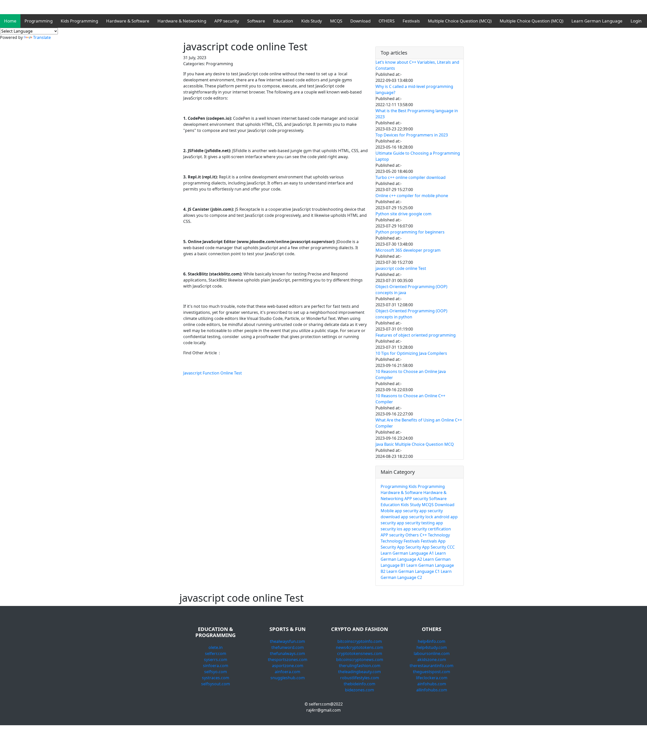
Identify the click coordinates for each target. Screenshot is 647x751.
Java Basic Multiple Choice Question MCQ (415, 444)
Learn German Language (596, 21)
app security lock (417, 517)
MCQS (336, 21)
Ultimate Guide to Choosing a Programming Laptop (418, 156)
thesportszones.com (287, 659)
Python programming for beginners (410, 232)
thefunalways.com (287, 653)
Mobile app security (399, 510)
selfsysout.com (215, 684)
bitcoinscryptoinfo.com (359, 641)
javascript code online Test (401, 268)
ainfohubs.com (431, 684)
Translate (42, 37)
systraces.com (215, 677)
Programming (39, 21)
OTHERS (387, 21)
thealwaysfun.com (287, 641)
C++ (423, 535)
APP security (226, 21)
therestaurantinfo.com (431, 665)
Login (636, 21)
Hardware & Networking (181, 21)
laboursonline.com (432, 653)
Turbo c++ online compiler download (411, 177)
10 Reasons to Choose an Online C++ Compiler (410, 399)
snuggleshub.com (287, 677)
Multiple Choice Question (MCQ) (460, 21)
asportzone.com (287, 665)
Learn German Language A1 (407, 553)
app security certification (427, 529)
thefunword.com (287, 647)
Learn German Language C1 (413, 571)
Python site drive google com (403, 214)
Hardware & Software (127, 21)
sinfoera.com (215, 665)
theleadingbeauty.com (359, 671)
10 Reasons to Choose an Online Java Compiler (411, 374)
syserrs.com (215, 659)
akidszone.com (431, 659)
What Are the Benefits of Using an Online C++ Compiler (419, 423)
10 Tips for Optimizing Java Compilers (411, 353)
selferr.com (215, 653)
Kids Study (311, 21)
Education (283, 21)
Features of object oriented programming (416, 335)
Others (412, 535)
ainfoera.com (287, 671)
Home (10, 21)
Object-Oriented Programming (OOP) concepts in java (411, 289)
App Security (409, 547)
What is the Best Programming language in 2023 (417, 114)
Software (256, 21)
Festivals (411, 21)
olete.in (216, 647)
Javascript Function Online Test (212, 373)
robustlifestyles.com (359, 677)
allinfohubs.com (431, 690)
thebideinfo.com (359, 684)
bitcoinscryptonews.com (359, 659)
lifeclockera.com (431, 677)
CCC (451, 547)
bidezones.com (359, 690)
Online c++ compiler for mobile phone (412, 195)
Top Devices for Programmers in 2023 (412, 135)
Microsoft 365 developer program (408, 250)
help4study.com (432, 647)
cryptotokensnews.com (359, 653)
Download (360, 21)
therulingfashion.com (359, 665)
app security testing (416, 523)
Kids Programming (79, 21)
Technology (439, 535)
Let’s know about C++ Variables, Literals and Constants (417, 65)
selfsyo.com (215, 671)
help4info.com (431, 641)
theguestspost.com (431, 671)
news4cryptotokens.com (359, 647)
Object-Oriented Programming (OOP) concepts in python (411, 314)
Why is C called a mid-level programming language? (414, 89)
